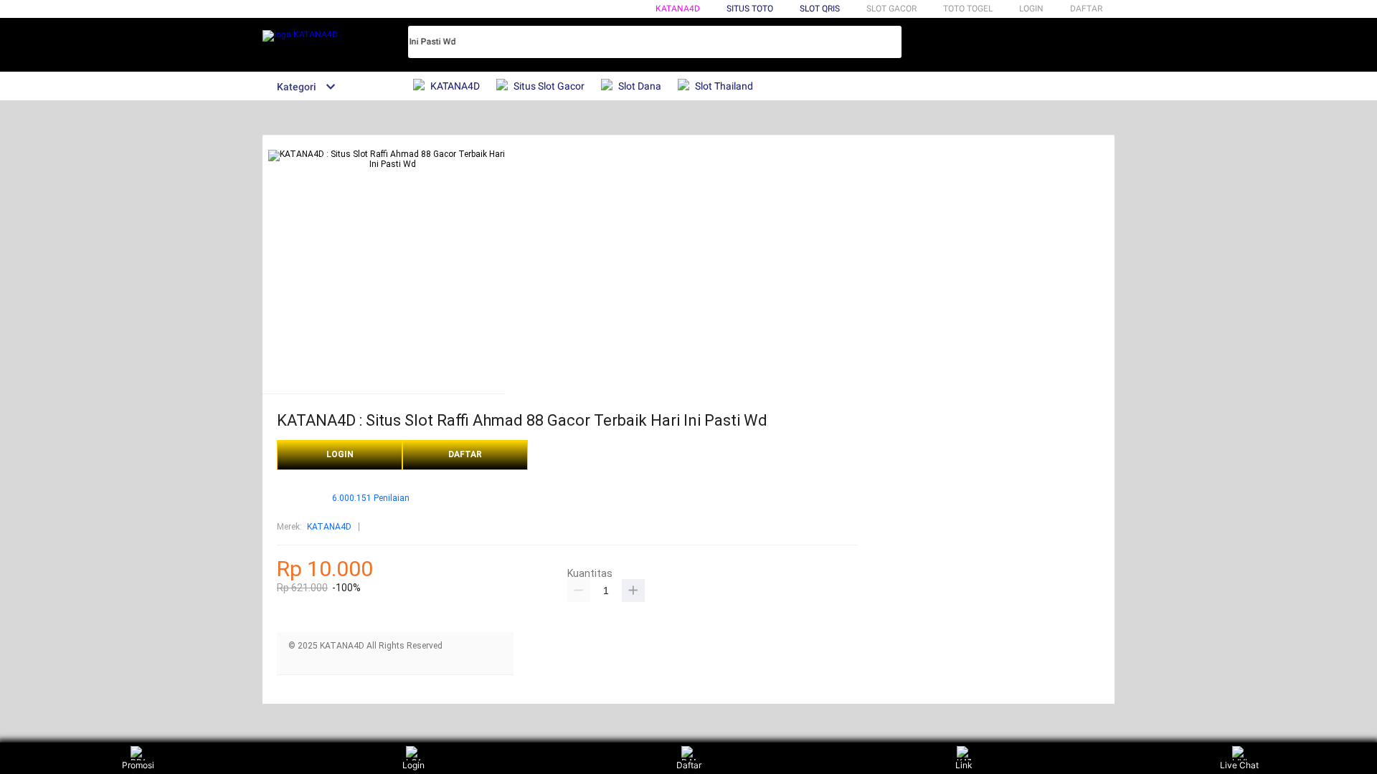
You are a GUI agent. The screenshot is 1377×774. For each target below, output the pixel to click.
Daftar (688, 765)
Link (964, 765)
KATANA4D (678, 9)
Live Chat (1239, 765)
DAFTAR (1086, 9)
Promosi (138, 765)
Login (413, 765)
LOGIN (1031, 9)
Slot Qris (820, 9)
